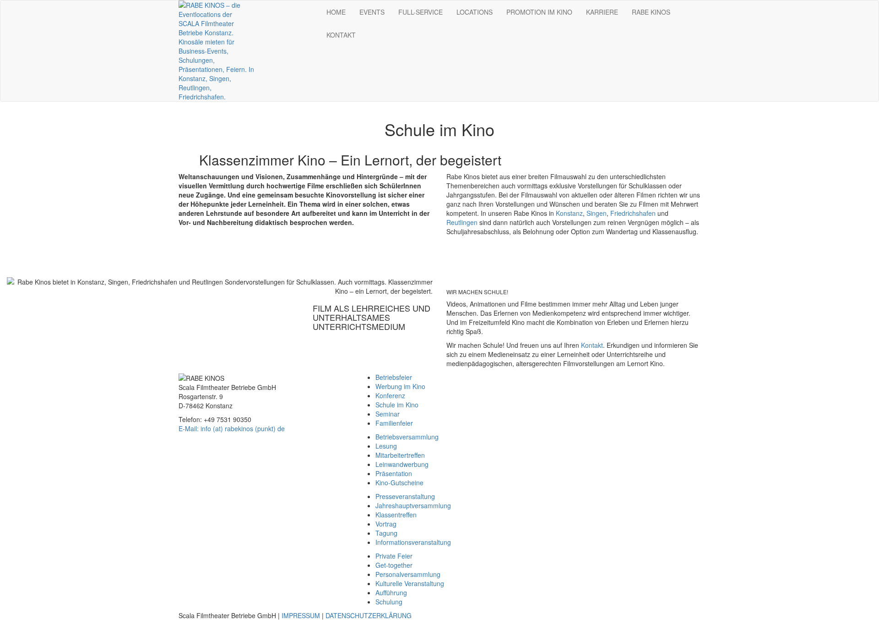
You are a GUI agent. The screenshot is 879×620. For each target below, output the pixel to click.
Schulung (388, 601)
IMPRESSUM (301, 615)
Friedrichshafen (633, 213)
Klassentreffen (396, 514)
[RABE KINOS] (216, 50)
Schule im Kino (396, 404)
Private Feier (393, 555)
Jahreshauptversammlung (413, 505)
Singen (596, 213)
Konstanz (569, 213)
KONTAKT (341, 34)
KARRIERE (602, 11)
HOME (336, 11)
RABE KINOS (651, 11)
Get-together (393, 565)
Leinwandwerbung (402, 464)
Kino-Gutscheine (399, 482)
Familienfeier (394, 423)
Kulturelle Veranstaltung (409, 583)
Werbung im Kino (400, 386)
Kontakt (592, 345)
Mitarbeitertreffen (400, 455)
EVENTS (372, 11)
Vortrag (385, 523)
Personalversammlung (407, 574)
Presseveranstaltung (405, 496)
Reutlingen (461, 222)
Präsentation (393, 473)
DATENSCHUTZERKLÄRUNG (369, 615)
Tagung (386, 533)
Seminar (387, 413)
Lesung (386, 445)
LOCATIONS (474, 11)
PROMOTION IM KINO (539, 11)
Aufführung (391, 592)
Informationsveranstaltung (413, 542)
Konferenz (390, 395)
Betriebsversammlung (407, 436)
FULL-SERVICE (420, 11)
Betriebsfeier (393, 377)
